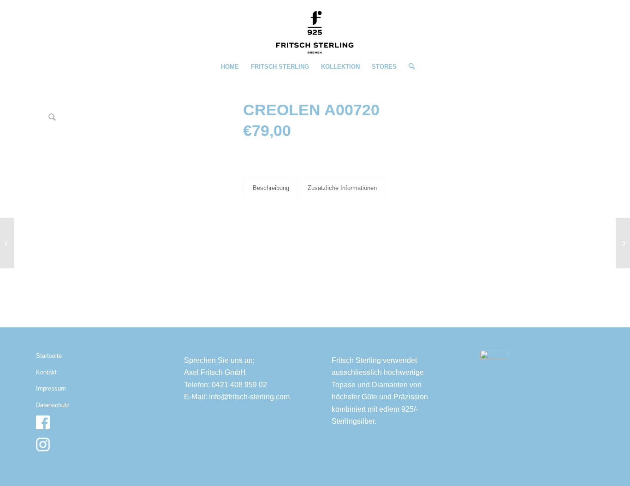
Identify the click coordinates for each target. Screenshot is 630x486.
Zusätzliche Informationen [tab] (342, 187)
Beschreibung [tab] (271, 187)
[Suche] (409, 66)
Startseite (49, 355)
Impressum (51, 388)
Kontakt (46, 372)
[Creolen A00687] (7, 243)
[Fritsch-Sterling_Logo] (315, 32)
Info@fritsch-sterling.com (249, 397)
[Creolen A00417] (623, 243)
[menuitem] (230, 66)
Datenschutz (53, 405)
